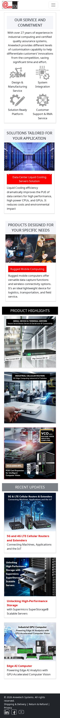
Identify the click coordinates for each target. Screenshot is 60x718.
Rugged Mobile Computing (27, 269)
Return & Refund (38, 704)
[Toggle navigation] (53, 5)
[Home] (11, 5)
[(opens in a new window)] (7, 711)
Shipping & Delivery (15, 704)
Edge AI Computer (19, 666)
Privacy (8, 707)
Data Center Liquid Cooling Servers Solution (29, 179)
